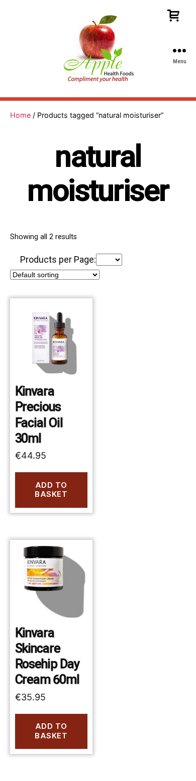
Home (20, 115)
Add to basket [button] (51, 489)
